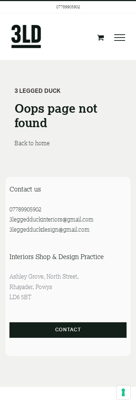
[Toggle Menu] (119, 37)
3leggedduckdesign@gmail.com (49, 229)
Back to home (33, 143)
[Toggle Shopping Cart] (100, 37)
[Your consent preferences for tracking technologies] (123, 392)
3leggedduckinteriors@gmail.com (51, 219)
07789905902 (68, 7)
